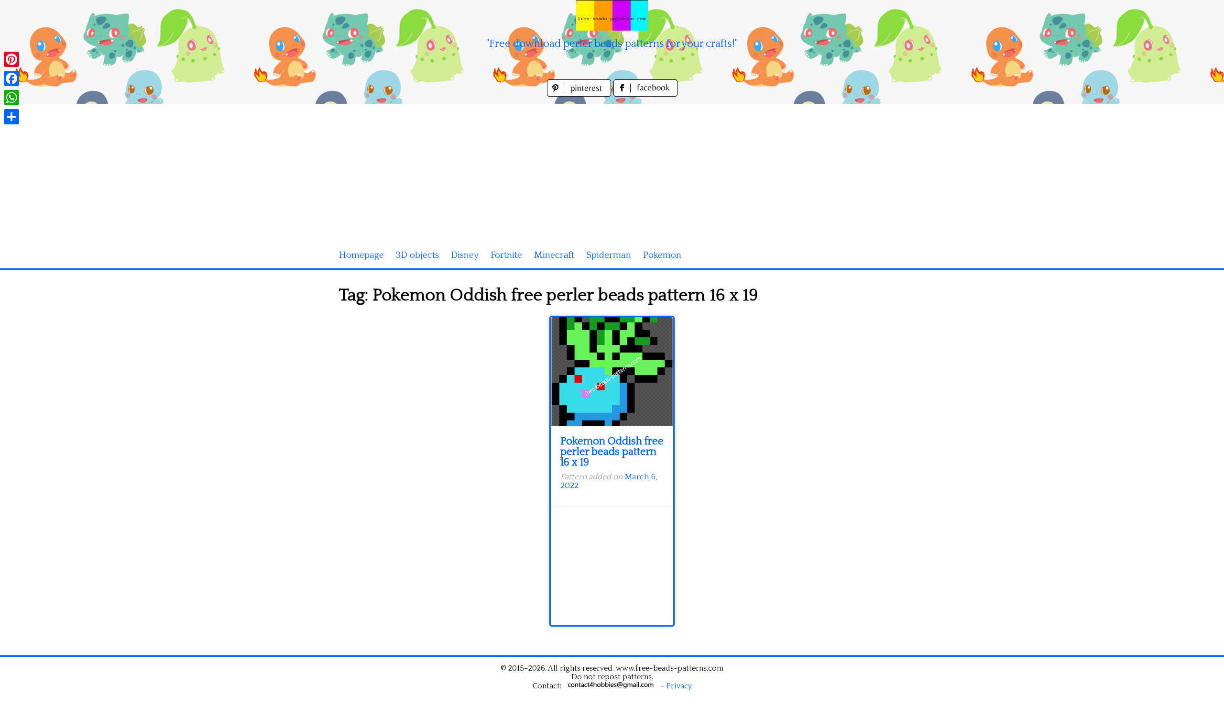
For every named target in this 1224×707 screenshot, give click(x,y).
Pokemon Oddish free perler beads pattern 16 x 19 (612, 451)
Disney (465, 255)
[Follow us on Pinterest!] (580, 94)
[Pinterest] (11, 59)
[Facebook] (11, 78)
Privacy (679, 686)
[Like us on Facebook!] (645, 94)
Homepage (361, 255)
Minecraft (554, 255)
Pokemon (662, 255)
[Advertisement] (612, 171)
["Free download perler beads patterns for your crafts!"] (612, 15)
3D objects (417, 255)
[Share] (11, 116)
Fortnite (506, 255)
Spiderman (608, 255)
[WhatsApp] (11, 97)
